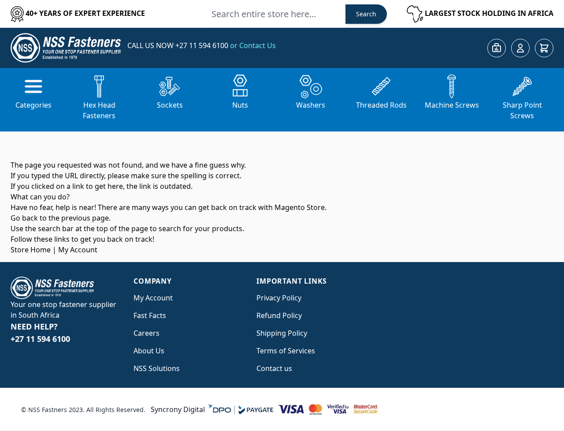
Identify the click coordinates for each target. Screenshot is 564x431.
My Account (77, 250)
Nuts (240, 105)
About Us (149, 351)
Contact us (274, 368)
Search (366, 14)
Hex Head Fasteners (99, 110)
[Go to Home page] (66, 48)
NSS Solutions (157, 368)
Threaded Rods (381, 105)
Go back (24, 218)
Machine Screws (452, 105)
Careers (147, 333)
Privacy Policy (278, 298)
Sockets (170, 105)
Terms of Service (284, 351)
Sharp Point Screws (522, 110)
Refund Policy (279, 315)
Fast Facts (150, 315)
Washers (310, 105)
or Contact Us (253, 45)
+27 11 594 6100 (202, 45)
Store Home (31, 250)
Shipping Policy (281, 333)
